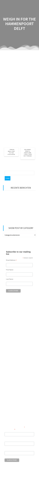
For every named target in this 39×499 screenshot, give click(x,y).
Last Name (9, 279)
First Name (9, 270)
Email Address (11, 260)
